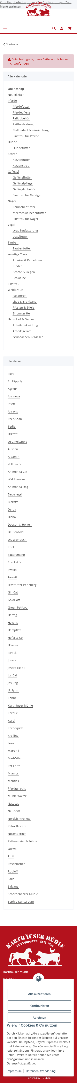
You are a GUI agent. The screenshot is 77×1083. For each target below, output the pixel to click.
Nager (12, 201)
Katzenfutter (21, 160)
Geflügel (13, 171)
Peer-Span (15, 419)
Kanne (12, 698)
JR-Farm (13, 690)
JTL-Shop (46, 1078)
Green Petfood (18, 607)
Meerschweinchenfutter (29, 213)
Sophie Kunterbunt (21, 901)
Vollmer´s (14, 464)
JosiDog (13, 683)
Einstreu (13, 284)
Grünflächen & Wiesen (28, 337)
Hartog (12, 615)
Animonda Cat (17, 472)
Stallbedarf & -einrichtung (31, 130)
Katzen (12, 154)
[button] (55, 28)
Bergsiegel (15, 494)
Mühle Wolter (17, 796)
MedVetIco (15, 758)
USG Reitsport (17, 441)
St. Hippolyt (16, 381)
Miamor (13, 773)
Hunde (12, 142)
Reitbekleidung (23, 124)
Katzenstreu (21, 166)
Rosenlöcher (16, 864)
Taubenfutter (22, 248)
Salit (11, 879)
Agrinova (14, 396)
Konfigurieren (39, 1005)
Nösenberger (17, 834)
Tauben (13, 242)
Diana (12, 517)
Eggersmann (16, 555)
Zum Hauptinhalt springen (18, 2)
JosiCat (12, 675)
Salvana (13, 886)
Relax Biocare (17, 826)
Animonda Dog (18, 487)
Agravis (13, 411)
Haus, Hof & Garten (21, 319)
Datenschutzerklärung (41, 1071)
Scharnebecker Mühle (23, 894)
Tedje (11, 426)
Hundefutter (21, 148)
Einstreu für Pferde (26, 136)
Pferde (12, 101)
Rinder (17, 266)
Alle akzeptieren (39, 994)
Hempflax (14, 630)
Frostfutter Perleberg (22, 585)
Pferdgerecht (17, 788)
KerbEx (12, 713)
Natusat (13, 803)
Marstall (13, 751)
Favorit (12, 577)
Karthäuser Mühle (20, 705)
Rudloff (13, 871)
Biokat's (13, 502)
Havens (13, 622)
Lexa (11, 743)
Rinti (11, 856)
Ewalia (12, 570)
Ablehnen (39, 1017)
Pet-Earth (14, 766)
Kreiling (13, 736)
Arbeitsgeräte (22, 331)
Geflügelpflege (22, 183)
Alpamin (13, 457)
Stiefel (12, 404)
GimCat (13, 592)
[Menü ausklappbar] (5, 28)
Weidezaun (15, 290)
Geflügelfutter (22, 177)
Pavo (11, 374)
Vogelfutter (20, 236)
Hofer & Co (15, 638)
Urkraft (12, 434)
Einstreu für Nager (25, 219)
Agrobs (12, 389)
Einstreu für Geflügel (27, 195)
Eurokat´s (14, 562)
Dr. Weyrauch (17, 540)
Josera (12, 660)
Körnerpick (15, 728)
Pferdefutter (21, 106)
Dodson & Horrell (19, 524)
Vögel (11, 225)
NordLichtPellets (19, 819)
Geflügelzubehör (24, 189)
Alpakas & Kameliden (27, 260)
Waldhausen (16, 479)
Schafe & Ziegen (24, 272)
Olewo (12, 849)
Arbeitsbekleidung (25, 325)
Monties (13, 781)
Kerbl (11, 720)
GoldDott (14, 600)
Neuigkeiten (16, 95)
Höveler (13, 645)
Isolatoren (19, 296)
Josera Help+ (16, 668)
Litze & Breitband (25, 301)
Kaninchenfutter (24, 207)
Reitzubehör (21, 118)
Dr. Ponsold (16, 532)
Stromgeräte (21, 313)
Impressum (14, 1071)
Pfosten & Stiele (23, 307)
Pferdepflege (21, 112)
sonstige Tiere (17, 254)
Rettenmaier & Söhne (22, 841)
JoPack (12, 653)
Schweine (19, 278)
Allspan (13, 449)
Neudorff (14, 811)
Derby (12, 509)
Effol (11, 547)
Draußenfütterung (25, 231)
